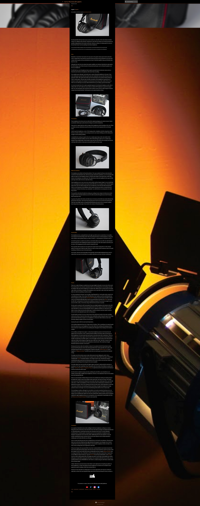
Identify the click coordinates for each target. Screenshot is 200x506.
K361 (109, 454)
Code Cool (77, 367)
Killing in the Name (80, 351)
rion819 (102, 504)
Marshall (86, 489)
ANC (72, 489)
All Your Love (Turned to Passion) (79, 396)
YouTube (98, 489)
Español (76, 9)
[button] (71, 6)
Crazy (79, 358)
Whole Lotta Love (103, 349)
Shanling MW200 (90, 297)
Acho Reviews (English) (72, 1)
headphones (81, 489)
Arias (106, 299)
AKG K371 (92, 454)
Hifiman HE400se (107, 451)
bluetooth (76, 489)
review (94, 489)
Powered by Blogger (101, 502)
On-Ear (91, 489)
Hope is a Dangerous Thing (86, 367)
